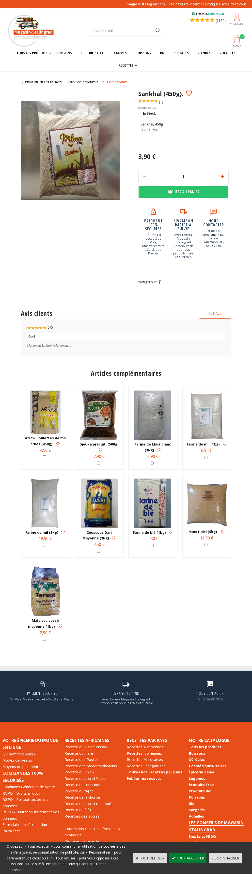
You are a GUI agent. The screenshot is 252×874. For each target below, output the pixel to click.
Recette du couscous (82, 784)
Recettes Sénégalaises (146, 765)
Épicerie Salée (201, 771)
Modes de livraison (18, 760)
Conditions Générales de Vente (28, 786)
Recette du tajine (79, 790)
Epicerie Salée (92, 52)
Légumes (119, 52)
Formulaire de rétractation (24, 824)
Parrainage (11, 830)
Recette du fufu (77, 809)
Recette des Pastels (81, 759)
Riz (162, 52)
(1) (161, 101)
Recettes (126, 65)
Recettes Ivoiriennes (144, 753)
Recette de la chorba (82, 797)
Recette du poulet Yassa (85, 778)
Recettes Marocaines (145, 759)
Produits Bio (200, 790)
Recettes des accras (81, 816)
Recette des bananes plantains (90, 765)
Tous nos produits (81, 82)
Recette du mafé (78, 753)
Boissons (64, 52)
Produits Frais (202, 784)
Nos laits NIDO (202, 836)
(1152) (221, 20)
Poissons (143, 52)
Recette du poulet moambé (87, 803)
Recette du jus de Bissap (85, 746)
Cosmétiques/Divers (207, 765)
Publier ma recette (144, 778)
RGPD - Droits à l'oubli (21, 793)
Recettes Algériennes (145, 746)
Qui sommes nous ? (19, 753)
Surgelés (181, 52)
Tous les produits (31, 52)
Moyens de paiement (20, 766)
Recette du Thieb (79, 771)
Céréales (197, 759)
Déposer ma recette (81, 841)
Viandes (204, 52)
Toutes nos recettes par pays (154, 771)
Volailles (228, 52)
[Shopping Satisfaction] (208, 14)
